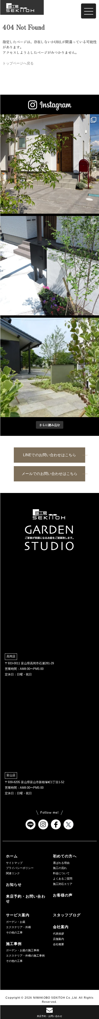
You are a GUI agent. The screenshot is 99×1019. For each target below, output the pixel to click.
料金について (61, 873)
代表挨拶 (58, 933)
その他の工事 (14, 932)
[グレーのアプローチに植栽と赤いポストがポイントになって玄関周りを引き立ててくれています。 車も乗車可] (49, 164)
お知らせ (14, 885)
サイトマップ (14, 863)
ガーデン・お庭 (15, 922)
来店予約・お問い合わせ (25, 898)
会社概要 (58, 944)
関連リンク (13, 873)
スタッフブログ (67, 915)
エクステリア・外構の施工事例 (25, 955)
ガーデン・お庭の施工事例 (22, 950)
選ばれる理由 (61, 863)
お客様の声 (63, 895)
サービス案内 (18, 915)
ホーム (12, 856)
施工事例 (14, 944)
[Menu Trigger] (88, 10)
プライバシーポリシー (20, 868)
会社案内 (61, 927)
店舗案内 (58, 939)
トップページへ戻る (18, 63)
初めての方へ (65, 856)
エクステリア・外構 (18, 927)
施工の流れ (60, 868)
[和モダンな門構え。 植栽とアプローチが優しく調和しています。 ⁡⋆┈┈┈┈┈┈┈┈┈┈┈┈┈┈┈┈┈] (49, 367)
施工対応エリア (62, 884)
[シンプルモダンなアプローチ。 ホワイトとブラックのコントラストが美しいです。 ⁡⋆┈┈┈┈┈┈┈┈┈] (49, 265)
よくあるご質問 (62, 878)
